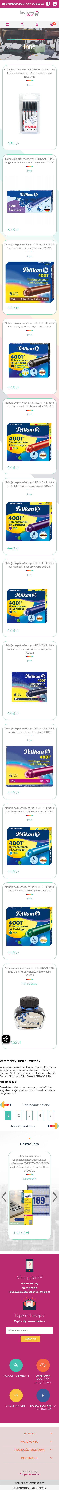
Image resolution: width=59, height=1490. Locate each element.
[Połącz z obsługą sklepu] (54, 4)
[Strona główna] (29, 14)
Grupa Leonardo (30, 1474)
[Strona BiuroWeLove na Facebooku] (47, 4)
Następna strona (23, 1126)
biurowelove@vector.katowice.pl (29, 1291)
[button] (7, 24)
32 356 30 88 (29, 1288)
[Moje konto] (37, 24)
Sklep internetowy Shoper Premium (29, 1487)
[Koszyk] (51, 24)
